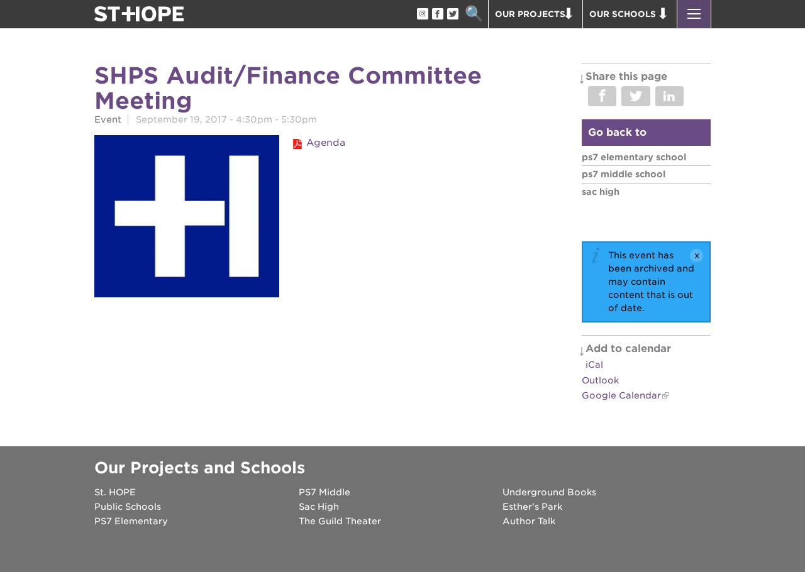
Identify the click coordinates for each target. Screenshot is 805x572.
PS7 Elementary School (634, 157)
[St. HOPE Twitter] (452, 14)
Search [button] (474, 14)
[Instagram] (422, 14)
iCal (594, 365)
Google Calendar (621, 395)
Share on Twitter (635, 96)
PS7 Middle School (623, 174)
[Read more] (186, 218)
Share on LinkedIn (669, 96)
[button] (694, 14)
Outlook (600, 380)
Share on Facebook (602, 96)
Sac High (600, 192)
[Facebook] (437, 14)
